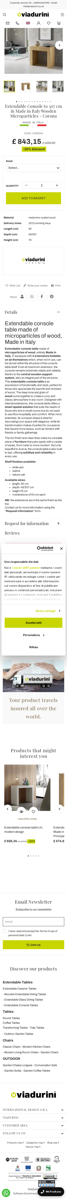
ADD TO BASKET (34, 198)
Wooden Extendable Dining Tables (25, 994)
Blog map (52, 1142)
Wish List (14, 285)
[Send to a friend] (22, 297)
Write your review (37, 285)
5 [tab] (41, 858)
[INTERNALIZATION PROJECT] (33, 1168)
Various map (32, 1147)
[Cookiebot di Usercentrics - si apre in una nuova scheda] (39, 548)
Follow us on (14, 1133)
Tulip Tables (37, 1027)
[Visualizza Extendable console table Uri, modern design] (21, 811)
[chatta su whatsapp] (6, 1193)
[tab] (33, 312)
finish (9, 161)
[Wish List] (33, 811)
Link (28, 935)
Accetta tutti (34, 622)
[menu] (62, 14)
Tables (8, 1011)
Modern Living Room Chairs (21, 1052)
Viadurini (10, 1117)
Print (57, 285)
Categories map (35, 1142)
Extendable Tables (18, 982)
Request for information (27, 523)
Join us (35, 944)
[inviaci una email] (7, 23)
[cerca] (4, 14)
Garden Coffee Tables (36, 1070)
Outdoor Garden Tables (18, 1033)
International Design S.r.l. (26, 1110)
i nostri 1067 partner (26, 567)
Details (11, 312)
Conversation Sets (45, 1065)
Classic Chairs (11, 1046)
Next (59, 45)
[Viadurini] (33, 14)
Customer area (15, 1125)
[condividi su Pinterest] (51, 297)
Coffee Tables (11, 1022)
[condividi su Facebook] (42, 297)
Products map (15, 1142)
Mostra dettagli (46, 610)
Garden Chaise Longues (17, 1065)
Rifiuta (33, 647)
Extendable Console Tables (21, 1005)
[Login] (39, 23)
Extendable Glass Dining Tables (23, 999)
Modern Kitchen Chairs (36, 1046)
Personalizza (31, 634)
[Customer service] (17, 23)
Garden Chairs (49, 1052)
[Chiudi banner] (61, 548)
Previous (7, 45)
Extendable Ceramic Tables (19, 988)
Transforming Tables (15, 1027)
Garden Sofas (12, 1070)
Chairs (8, 1040)
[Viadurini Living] (33, 261)
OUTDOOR (11, 1059)
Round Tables (11, 1018)
